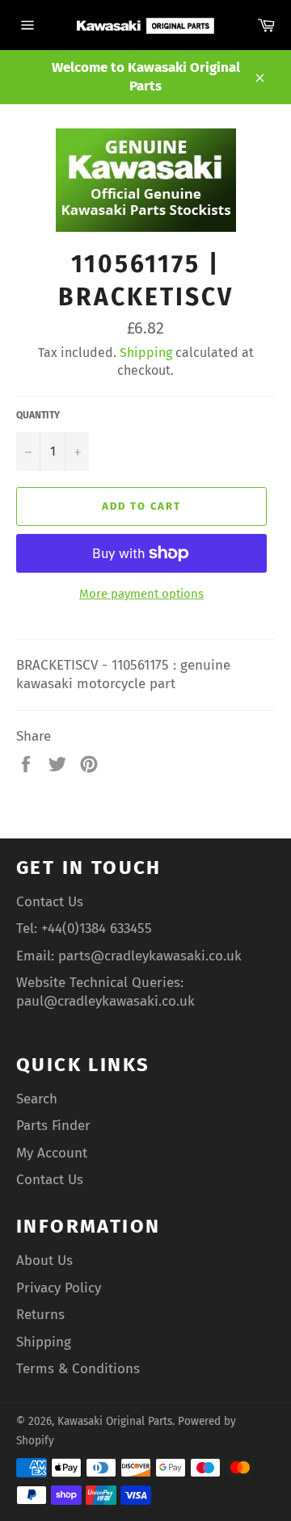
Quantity (38, 415)
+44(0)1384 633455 (96, 928)
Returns (40, 1314)
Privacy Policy (58, 1287)
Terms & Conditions (78, 1368)
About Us (44, 1260)
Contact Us (49, 901)
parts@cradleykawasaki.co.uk (150, 955)
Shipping (146, 352)
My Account (51, 1153)
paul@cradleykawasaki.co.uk (105, 1001)
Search (36, 1098)
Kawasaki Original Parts (114, 1421)
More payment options (141, 593)
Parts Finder (53, 1125)
